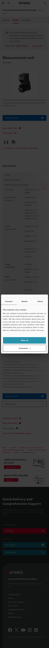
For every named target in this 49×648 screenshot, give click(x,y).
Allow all (24, 340)
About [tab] (40, 301)
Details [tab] (24, 301)
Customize (23, 348)
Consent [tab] (9, 301)
